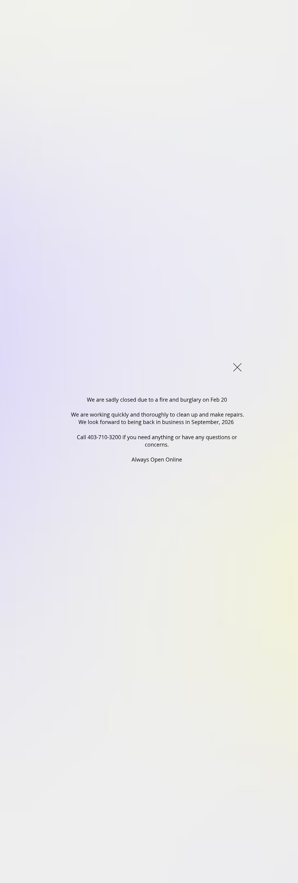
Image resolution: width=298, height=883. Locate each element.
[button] (237, 367)
